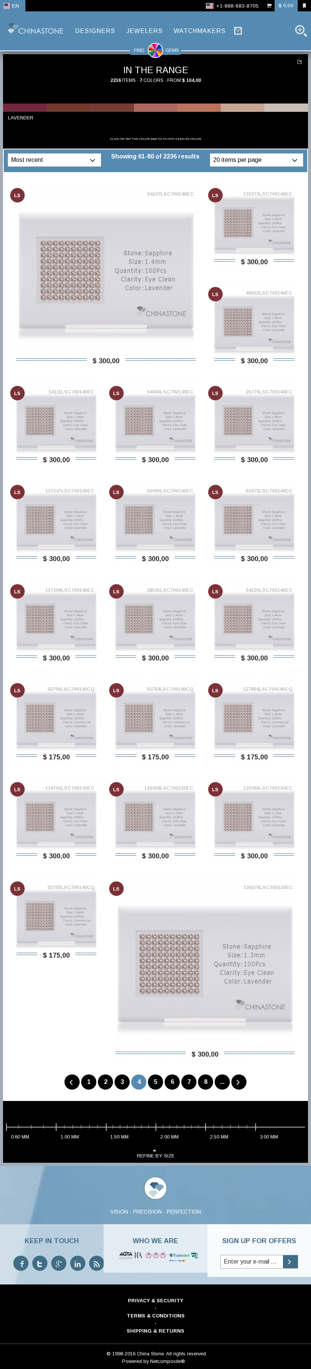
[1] (300, 61)
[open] (93, 160)
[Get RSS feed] (96, 1263)
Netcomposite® (167, 1361)
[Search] (301, 30)
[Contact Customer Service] (238, 31)
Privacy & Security (155, 1300)
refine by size (155, 1156)
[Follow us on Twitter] (39, 1263)
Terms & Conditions (156, 1316)
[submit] (290, 1261)
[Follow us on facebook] (20, 1263)
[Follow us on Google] (58, 1263)
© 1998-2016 (121, 1353)
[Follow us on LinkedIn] (77, 1263)
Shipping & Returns (155, 1331)
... (222, 1082)
